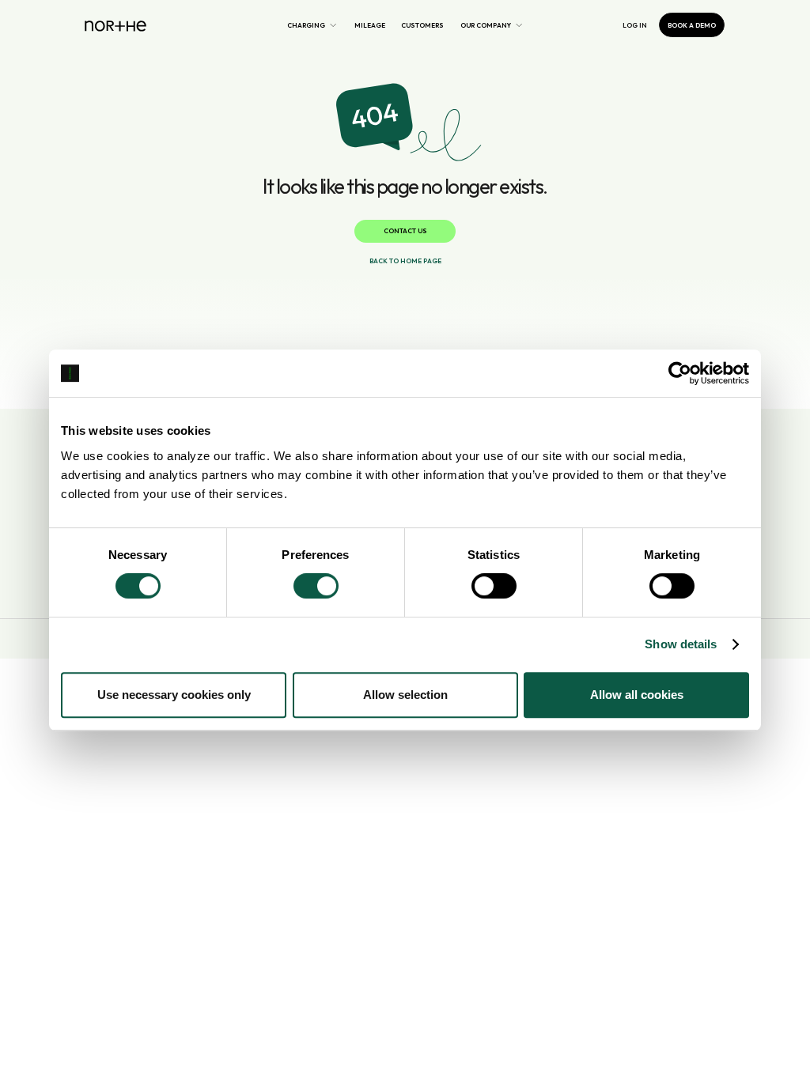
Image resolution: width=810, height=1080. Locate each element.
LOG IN (635, 25)
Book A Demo (692, 25)
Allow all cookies (636, 694)
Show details (681, 644)
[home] (115, 25)
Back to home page (405, 261)
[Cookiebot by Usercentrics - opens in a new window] (680, 373)
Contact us (405, 231)
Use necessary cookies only (174, 694)
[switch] (316, 586)
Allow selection (405, 694)
